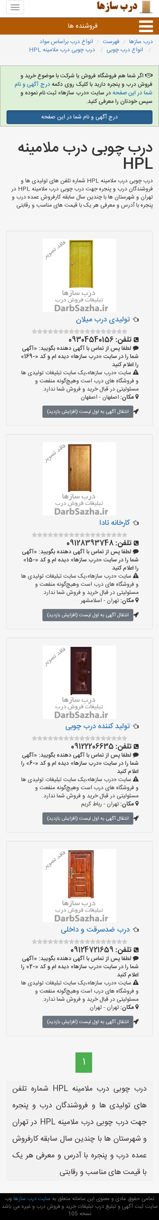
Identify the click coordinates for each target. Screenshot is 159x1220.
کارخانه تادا (114, 523)
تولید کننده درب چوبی (97, 726)
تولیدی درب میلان (103, 320)
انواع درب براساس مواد (66, 42)
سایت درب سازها (31, 1198)
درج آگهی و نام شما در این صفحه (79, 117)
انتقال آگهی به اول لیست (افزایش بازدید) (88, 412)
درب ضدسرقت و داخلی (95, 930)
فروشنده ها (83, 26)
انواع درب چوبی (125, 50)
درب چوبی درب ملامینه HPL (63, 50)
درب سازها (141, 42)
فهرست (111, 42)
